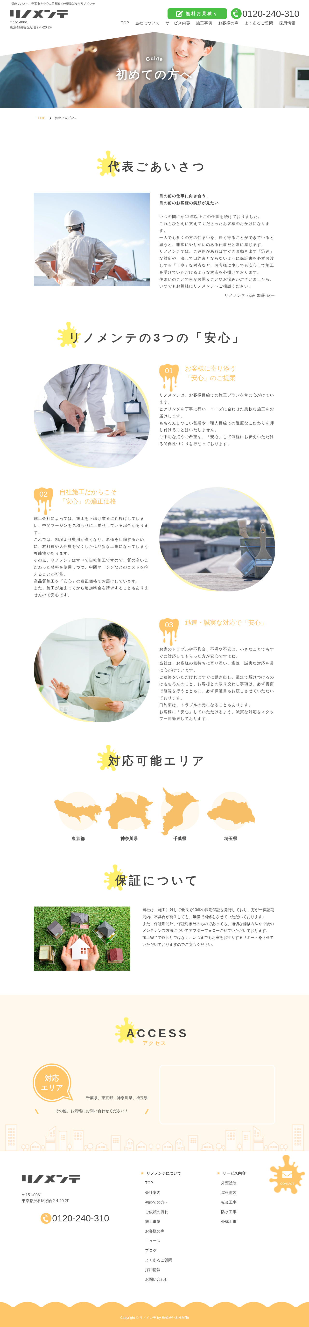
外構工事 (229, 1221)
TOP (125, 23)
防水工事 (229, 1212)
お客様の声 (228, 23)
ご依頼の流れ (156, 1212)
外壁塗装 (229, 1183)
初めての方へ (156, 1202)
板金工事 (229, 1202)
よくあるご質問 (259, 23)
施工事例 (204, 23)
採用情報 (287, 23)
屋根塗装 (229, 1193)
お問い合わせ (156, 1279)
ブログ (151, 1250)
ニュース (153, 1241)
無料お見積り (202, 13)
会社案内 (153, 1193)
